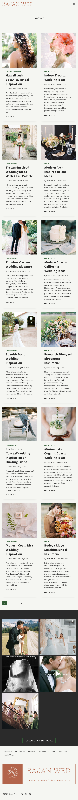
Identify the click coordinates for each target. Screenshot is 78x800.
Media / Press (8, 755)
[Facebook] (22, 794)
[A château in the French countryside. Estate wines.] (58, 674)
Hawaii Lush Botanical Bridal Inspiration (17, 80)
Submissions (20, 751)
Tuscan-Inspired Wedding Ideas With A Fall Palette (19, 172)
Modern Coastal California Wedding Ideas (56, 266)
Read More (11, 117)
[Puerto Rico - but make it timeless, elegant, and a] (58, 637)
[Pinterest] (30, 794)
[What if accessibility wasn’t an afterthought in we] (20, 674)
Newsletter (31, 751)
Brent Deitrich (12, 89)
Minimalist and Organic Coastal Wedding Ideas (56, 453)
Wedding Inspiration (13, 72)
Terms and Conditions (46, 751)
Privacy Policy (63, 751)
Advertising (8, 751)
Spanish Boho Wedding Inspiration (15, 359)
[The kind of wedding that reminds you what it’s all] (20, 637)
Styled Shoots (49, 72)
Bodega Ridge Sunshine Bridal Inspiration (55, 550)
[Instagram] (26, 794)
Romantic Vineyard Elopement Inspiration (58, 359)
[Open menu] (74, 4)
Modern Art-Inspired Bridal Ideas (55, 172)
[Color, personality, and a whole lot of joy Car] (20, 711)
